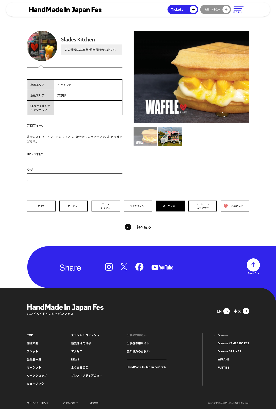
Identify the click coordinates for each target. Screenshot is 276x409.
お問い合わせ (70, 403)
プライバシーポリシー (39, 403)
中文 (237, 311)
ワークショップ (106, 205)
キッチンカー (170, 206)
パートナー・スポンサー (202, 205)
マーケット (73, 206)
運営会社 (95, 403)
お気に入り (237, 206)
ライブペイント (138, 206)
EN (219, 311)
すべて (41, 206)
